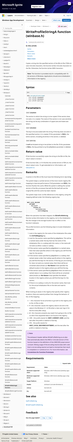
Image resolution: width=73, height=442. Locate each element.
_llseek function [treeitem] (9, 105)
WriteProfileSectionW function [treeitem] (11, 381)
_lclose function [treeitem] (9, 99)
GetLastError (30, 168)
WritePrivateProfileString (34, 405)
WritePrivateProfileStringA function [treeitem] (12, 354)
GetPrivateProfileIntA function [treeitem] (11, 191)
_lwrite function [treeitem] (9, 115)
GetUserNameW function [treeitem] (12, 293)
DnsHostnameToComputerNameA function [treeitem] (13, 120)
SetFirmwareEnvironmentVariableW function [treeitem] (13, 331)
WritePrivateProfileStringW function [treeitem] (13, 360)
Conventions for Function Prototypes (40, 352)
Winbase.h (46, 26)
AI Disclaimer (5, 438)
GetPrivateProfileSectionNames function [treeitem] (13, 213)
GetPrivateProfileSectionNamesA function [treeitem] (13, 218)
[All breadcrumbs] (27, 26)
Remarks (29, 56)
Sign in (69, 15)
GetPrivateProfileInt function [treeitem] (13, 186)
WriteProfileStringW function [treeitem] (13, 391)
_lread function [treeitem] (9, 112)
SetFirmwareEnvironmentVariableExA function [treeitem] (13, 321)
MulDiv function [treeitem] (10, 311)
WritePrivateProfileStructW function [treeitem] (13, 370)
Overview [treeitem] (8, 96)
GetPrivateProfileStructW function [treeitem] (12, 261)
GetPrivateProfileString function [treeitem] (12, 234)
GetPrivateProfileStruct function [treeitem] (11, 250)
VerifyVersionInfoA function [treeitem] (13, 336)
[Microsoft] (3, 15)
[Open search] (64, 15)
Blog (25, 438)
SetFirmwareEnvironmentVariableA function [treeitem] (13, 315)
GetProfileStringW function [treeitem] (13, 282)
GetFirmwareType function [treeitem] (13, 183)
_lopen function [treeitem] (9, 109)
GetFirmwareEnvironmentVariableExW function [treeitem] (13, 174)
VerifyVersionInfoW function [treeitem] (13, 339)
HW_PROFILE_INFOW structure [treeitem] (11, 303)
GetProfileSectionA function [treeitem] (13, 272)
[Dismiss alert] (69, 3)
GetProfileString (31, 401)
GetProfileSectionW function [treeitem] (13, 275)
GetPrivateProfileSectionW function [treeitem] (12, 229)
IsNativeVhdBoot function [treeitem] (12, 308)
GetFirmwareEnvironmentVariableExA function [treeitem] (13, 168)
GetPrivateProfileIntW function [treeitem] (11, 196)
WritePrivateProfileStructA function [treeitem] (12, 365)
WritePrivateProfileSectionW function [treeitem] (13, 349)
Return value (31, 54)
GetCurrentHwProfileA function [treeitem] (11, 152)
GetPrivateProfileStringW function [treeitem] (12, 245)
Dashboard (66, 20)
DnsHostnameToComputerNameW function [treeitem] (13, 125)
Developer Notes (36, 26)
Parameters (30, 51)
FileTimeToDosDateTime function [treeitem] (12, 136)
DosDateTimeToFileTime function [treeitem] (12, 130)
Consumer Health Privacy (53, 438)
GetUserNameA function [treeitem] (12, 290)
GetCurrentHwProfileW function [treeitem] (11, 157)
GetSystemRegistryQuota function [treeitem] (12, 286)
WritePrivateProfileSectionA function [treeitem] (13, 343)
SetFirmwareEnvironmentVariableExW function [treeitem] (13, 326)
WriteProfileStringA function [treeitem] (11, 387)
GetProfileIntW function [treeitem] (12, 269)
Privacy (41, 438)
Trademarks (14, 441)
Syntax (29, 49)
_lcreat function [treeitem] (9, 102)
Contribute (33, 438)
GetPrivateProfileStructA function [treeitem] (12, 256)
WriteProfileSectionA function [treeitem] (11, 376)
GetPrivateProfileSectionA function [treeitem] (12, 207)
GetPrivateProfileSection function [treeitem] (12, 202)
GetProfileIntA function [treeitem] (12, 265)
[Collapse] (22, 24)
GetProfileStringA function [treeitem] (13, 278)
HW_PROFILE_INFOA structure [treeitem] (11, 298)
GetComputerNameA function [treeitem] (11, 141)
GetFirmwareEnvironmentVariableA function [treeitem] (13, 163)
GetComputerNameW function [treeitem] (11, 147)
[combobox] (12, 28)
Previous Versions (16, 438)
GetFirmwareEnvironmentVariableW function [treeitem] (13, 179)
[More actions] (70, 26)
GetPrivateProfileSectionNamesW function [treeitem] (13, 223)
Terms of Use (5, 441)
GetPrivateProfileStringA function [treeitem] (12, 240)
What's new (56, 20)
